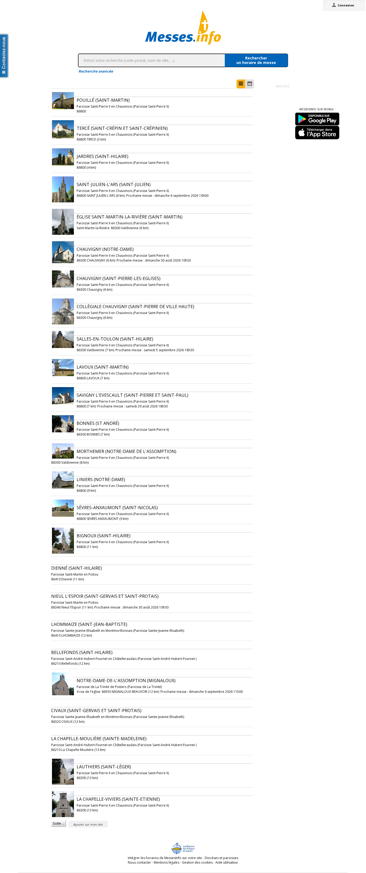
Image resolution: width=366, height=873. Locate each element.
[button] (241, 84)
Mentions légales (166, 862)
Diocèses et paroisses (221, 858)
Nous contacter (139, 862)
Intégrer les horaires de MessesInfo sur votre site (165, 858)
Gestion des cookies (197, 862)
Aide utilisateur (226, 862)
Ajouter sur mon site (88, 824)
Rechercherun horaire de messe (256, 60)
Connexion (346, 5)
